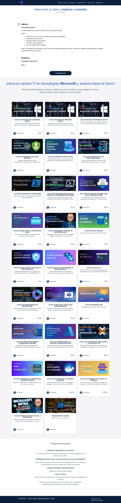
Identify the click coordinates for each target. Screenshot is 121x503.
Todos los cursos (62, 2)
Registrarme (99, 2)
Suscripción (71, 2)
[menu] (79, 3)
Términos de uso (96, 498)
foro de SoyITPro (81, 2)
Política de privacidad (97, 500)
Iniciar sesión (91, 2)
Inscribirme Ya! (61, 73)
